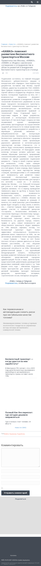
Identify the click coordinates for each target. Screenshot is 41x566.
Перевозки (12, 434)
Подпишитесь (11, 6)
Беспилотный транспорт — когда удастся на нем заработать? (19, 361)
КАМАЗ (6, 434)
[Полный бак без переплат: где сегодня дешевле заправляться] (20, 396)
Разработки (21, 434)
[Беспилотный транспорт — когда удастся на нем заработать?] (20, 347)
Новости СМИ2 (20, 427)
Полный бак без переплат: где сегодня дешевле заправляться (19, 414)
